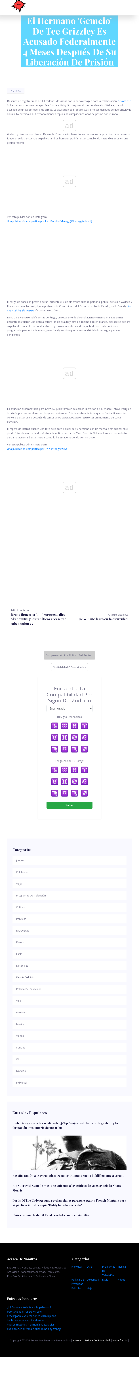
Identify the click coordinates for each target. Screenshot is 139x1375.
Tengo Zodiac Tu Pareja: (69, 761)
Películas (76, 1288)
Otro (89, 1266)
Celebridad (93, 1279)
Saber (69, 805)
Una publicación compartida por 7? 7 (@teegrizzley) (37, 448)
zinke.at (77, 1340)
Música (121, 1266)
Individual (76, 1266)
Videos (121, 1279)
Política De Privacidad (97, 1340)
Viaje (89, 1288)
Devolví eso (124, 101)
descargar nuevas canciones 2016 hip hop (31, 1316)
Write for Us (120, 1340)
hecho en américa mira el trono (25, 1320)
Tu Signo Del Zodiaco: (70, 717)
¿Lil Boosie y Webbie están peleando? (29, 1307)
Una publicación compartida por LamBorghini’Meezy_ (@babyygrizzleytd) (49, 221)
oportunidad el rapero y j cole (24, 1311)
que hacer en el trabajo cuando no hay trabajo (34, 1329)
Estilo (105, 1279)
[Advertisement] (69, 255)
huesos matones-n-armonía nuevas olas (30, 1324)
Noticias (16, 90)
